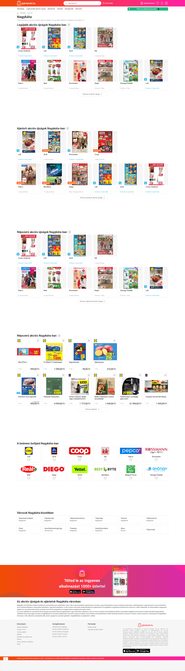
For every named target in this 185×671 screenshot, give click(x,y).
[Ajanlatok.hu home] (26, 3)
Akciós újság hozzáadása (25, 642)
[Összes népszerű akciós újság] (69, 232)
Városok (78, 9)
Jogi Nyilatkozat (49, 658)
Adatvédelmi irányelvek (78, 658)
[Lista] (166, 3)
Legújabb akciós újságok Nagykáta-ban (41, 24)
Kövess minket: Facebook (60, 629)
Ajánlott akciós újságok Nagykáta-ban (41, 128)
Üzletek (60, 9)
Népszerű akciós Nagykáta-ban (36, 335)
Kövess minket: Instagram (60, 631)
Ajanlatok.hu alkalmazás (24, 637)
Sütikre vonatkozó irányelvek (95, 658)
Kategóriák (69, 9)
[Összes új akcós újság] (69, 25)
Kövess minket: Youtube (59, 634)
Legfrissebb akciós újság (35, 9)
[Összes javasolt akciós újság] (67, 128)
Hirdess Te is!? (21, 629)
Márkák (19, 634)
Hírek (18, 644)
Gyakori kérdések (22, 627)
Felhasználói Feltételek (63, 658)
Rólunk (19, 639)
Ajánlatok (51, 9)
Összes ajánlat (21, 632)
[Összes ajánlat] (59, 335)
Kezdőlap (20, 9)
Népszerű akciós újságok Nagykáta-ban (42, 232)
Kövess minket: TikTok (59, 636)
